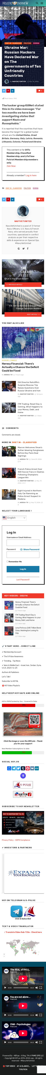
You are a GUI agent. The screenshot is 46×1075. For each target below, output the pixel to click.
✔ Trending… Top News (11, 661)
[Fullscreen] (40, 987)
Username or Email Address (19, 537)
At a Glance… (23, 1066)
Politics (27, 43)
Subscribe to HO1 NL (10, 681)
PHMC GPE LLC (38, 1056)
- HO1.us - (17, 1056)
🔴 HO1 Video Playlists (11, 686)
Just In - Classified (13, 43)
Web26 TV (8, 375)
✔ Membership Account (11, 652)
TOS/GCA (23, 1069)
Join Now (11, 166)
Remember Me (15, 562)
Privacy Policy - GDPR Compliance (16, 840)
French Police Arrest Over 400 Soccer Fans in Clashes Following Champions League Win (31, 473)
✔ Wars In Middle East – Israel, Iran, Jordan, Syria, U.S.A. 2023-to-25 (21, 666)
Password (11, 549)
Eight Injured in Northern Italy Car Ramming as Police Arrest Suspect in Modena (30, 494)
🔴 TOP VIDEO (9, 1066)
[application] (23, 978)
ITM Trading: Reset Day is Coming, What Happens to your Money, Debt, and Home (30, 408)
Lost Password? (23, 580)
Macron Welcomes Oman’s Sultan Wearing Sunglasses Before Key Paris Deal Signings (31, 451)
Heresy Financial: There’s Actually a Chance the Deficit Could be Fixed (20, 367)
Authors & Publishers (10, 672)
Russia (36, 43)
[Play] (5, 987)
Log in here (31, 175)
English (11, 517)
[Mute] (36, 987)
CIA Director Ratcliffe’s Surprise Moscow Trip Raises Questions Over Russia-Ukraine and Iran (29, 386)
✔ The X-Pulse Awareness (12, 656)
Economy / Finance (9, 360)
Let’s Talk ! (6, 677)
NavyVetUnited (19, 81)
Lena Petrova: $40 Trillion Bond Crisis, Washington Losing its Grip (28, 630)
